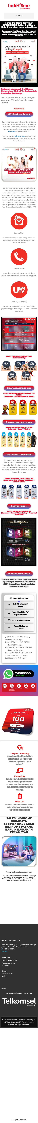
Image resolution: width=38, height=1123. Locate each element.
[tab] (19, 598)
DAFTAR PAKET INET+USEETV (20, 455)
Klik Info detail (19, 109)
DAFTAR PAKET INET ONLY (20, 388)
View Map (4, 951)
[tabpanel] (19, 648)
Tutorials (5, 966)
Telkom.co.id (7, 974)
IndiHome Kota (19, 136)
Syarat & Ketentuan (9, 960)
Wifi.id (4, 976)
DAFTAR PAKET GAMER (20, 574)
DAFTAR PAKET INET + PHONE (20, 422)
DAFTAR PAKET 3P (20, 506)
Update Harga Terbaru (20, 114)
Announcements (8, 963)
